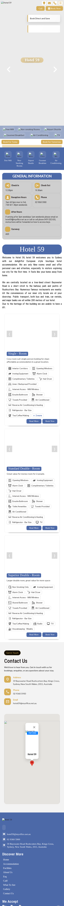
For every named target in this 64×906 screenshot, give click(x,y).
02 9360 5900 (13, 839)
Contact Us (8, 893)
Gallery (6, 889)
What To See (9, 885)
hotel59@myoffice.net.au (19, 834)
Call (40, 8)
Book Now (55, 8)
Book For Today (10, 142)
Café (5, 880)
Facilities (7, 868)
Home (6, 859)
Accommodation (11, 864)
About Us (7, 872)
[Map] (44, 3)
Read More (34, 421)
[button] (32, 763)
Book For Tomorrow (52, 142)
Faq (5, 876)
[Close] (34, 727)
